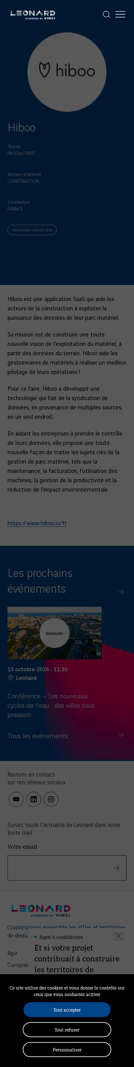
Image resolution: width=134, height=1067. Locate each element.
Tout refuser (67, 1029)
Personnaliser (67, 1049)
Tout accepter (67, 1009)
